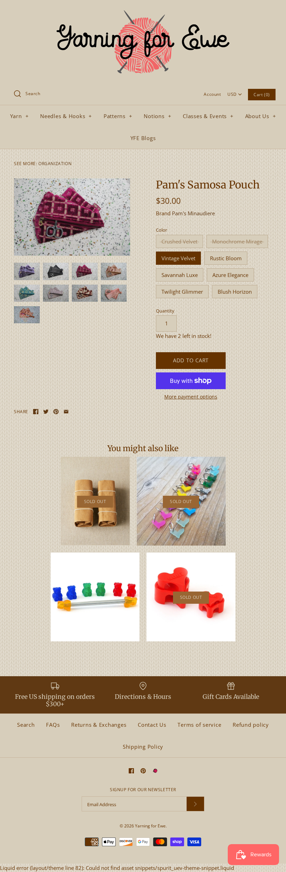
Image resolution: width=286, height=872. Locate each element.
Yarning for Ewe (150, 826)
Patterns (118, 116)
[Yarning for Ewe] (143, 11)
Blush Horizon (235, 291)
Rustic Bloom (226, 258)
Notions (157, 116)
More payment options (190, 397)
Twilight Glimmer (182, 291)
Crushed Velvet (179, 241)
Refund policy (251, 724)
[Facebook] (131, 770)
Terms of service (199, 724)
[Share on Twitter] (45, 411)
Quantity (165, 311)
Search (26, 724)
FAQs (53, 724)
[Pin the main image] (56, 411)
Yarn (19, 116)
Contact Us (152, 724)
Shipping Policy (143, 746)
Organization (55, 164)
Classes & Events (208, 116)
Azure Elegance (230, 274)
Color (161, 230)
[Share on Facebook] (35, 411)
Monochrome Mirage (237, 241)
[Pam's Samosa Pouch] (72, 217)
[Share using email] (66, 411)
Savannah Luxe (179, 274)
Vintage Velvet (178, 258)
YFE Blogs (143, 137)
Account (212, 94)
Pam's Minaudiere (193, 213)
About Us (260, 116)
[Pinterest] (143, 770)
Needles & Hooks (66, 116)
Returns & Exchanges (98, 724)
